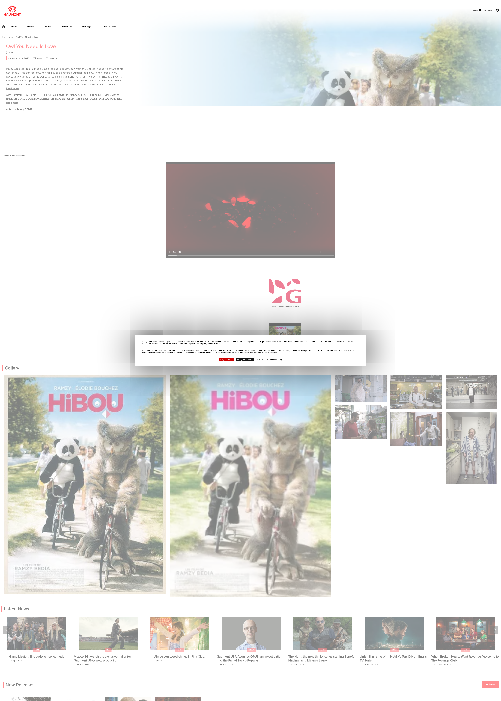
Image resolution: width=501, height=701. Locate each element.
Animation (66, 26)
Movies (30, 26)
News (14, 26)
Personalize (262, 359)
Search (474, 10)
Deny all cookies (245, 359)
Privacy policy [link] (276, 359)
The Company (109, 26)
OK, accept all (226, 359)
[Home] (12, 10)
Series (48, 26)
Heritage (86, 26)
